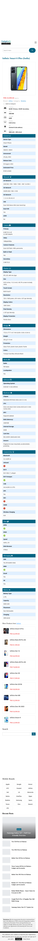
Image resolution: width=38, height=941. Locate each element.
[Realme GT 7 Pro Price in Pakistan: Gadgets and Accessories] (6, 885)
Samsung (19, 800)
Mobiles (23, 101)
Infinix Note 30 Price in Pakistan (21, 858)
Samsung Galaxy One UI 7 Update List (22, 907)
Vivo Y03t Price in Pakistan (19, 850)
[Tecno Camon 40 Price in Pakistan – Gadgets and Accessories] (6, 868)
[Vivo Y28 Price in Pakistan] (6, 844)
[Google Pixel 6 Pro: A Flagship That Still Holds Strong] (6, 901)
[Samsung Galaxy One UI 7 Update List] (6, 909)
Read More (26, 939)
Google (19, 784)
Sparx (30, 800)
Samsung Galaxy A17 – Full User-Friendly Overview (19, 834)
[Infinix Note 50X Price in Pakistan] (6, 876)
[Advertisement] (19, 20)
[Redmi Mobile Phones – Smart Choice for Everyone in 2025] (6, 893)
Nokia (8, 796)
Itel (8, 792)
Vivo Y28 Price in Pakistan (19, 841)
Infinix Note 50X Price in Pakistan (21, 874)
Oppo (30, 796)
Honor (30, 784)
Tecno (8, 804)
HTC (7, 788)
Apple (8, 784)
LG (19, 792)
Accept (19, 939)
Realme (7, 800)
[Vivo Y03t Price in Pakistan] (6, 852)
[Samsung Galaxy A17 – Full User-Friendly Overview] (19, 828)
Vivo (19, 804)
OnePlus (19, 796)
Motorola (30, 792)
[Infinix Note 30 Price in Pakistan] (6, 860)
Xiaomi (30, 804)
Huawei (19, 788)
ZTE (8, 808)
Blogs (19, 829)
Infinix (18, 623)
